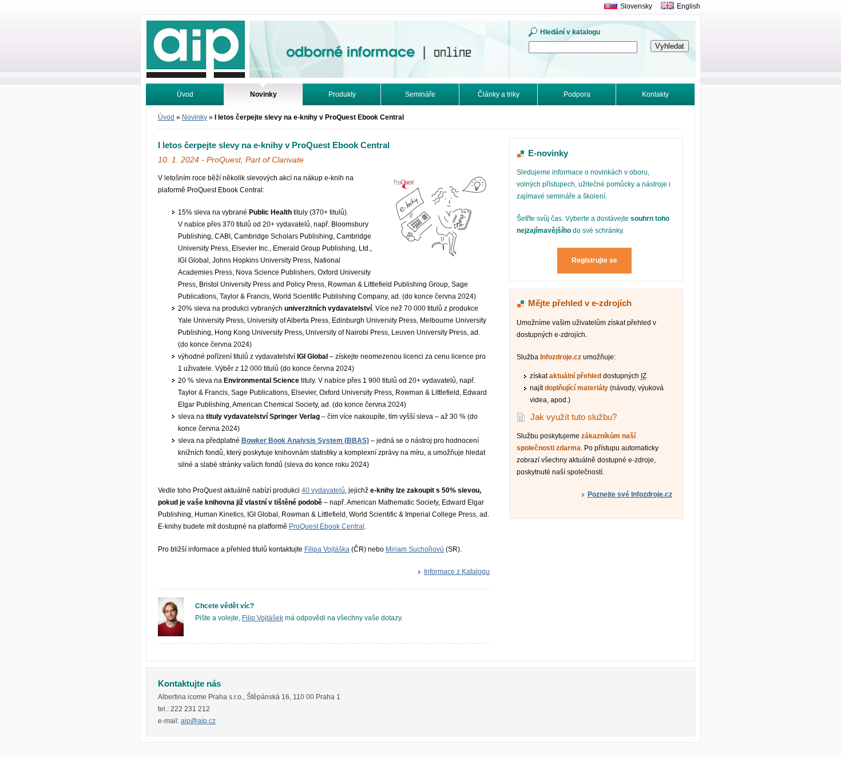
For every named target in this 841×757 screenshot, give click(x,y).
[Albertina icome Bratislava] (608, 6)
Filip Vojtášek (262, 618)
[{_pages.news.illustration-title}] (438, 257)
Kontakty (655, 94)
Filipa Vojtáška (327, 549)
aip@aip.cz (198, 721)
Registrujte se (594, 260)
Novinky (194, 117)
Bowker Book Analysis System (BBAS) (305, 441)
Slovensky (636, 6)
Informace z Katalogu (457, 572)
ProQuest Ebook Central (326, 526)
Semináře (420, 94)
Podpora (577, 94)
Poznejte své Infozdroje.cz (630, 494)
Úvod (185, 94)
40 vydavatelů (323, 490)
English (688, 6)
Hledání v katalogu (570, 32)
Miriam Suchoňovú (415, 549)
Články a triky (498, 94)
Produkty (342, 94)
